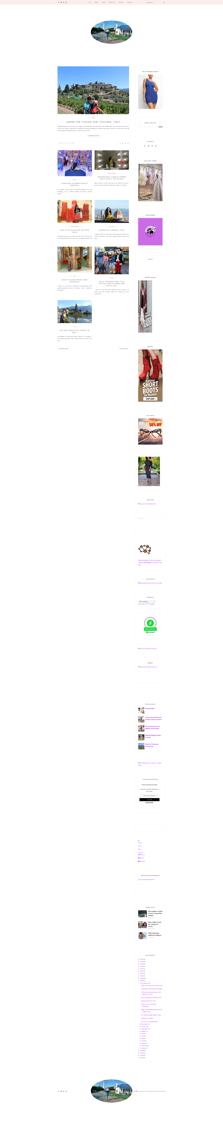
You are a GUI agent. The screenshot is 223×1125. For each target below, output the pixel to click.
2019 (141, 976)
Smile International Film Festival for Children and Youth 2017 (112, 284)
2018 (141, 978)
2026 (141, 959)
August (144, 1031)
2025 (141, 961)
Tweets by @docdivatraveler (146, 879)
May (143, 1038)
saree (74, 276)
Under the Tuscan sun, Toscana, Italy (93, 121)
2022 (141, 969)
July (143, 1033)
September (145, 1029)
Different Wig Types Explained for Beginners (154, 934)
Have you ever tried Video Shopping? (75, 281)
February (144, 1045)
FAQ (139, 849)
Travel (96, 2)
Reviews (129, 2)
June (143, 1036)
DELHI (112, 278)
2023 (141, 966)
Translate (151, 604)
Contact (121, 2)
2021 (141, 971)
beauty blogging (112, 173)
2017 (141, 981)
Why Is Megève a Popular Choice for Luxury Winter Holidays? (155, 913)
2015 (141, 1053)
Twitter (141, 858)
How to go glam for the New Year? (74, 231)
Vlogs (104, 2)
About (140, 846)
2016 (141, 1050)
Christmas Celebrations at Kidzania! (74, 184)
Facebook (142, 861)
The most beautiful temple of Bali (74, 331)
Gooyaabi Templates (160, 1091)
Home (89, 2)
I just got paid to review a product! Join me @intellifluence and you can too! (150, 562)
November (145, 1024)
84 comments (71, 143)
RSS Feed (142, 854)
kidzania (74, 179)
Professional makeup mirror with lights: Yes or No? (112, 178)
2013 (141, 1057)
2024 (141, 964)
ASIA (75, 326)
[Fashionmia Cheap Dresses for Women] (150, 583)
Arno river (111, 226)
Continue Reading (93, 135)
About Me (112, 2)
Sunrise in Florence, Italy (112, 230)
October (144, 1026)
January (144, 1048)
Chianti (93, 117)
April (143, 1041)
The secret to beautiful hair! (149, 1021)
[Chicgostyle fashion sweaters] (147, 667)
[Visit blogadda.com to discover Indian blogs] (150, 765)
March (143, 1043)
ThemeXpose (142, 1091)
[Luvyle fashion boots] (150, 401)
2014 (141, 1055)
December (145, 983)
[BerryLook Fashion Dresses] (147, 648)
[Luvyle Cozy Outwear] (145, 332)
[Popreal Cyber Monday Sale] (147, 504)
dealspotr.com (150, 635)
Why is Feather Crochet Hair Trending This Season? (154, 924)
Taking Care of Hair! (147, 1018)
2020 (141, 973)
